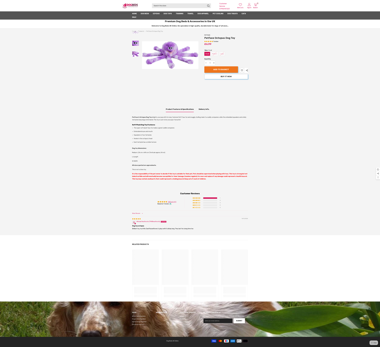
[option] (170, 55)
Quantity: (207, 59)
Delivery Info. (204, 109)
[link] (241, 70)
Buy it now (226, 76)
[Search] (181, 5)
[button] (208, 41)
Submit (239, 321)
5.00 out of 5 (172, 202)
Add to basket (221, 69)
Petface (207, 35)
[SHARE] (246, 70)
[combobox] (179, 5)
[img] (136, 219)
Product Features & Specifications (180, 109)
